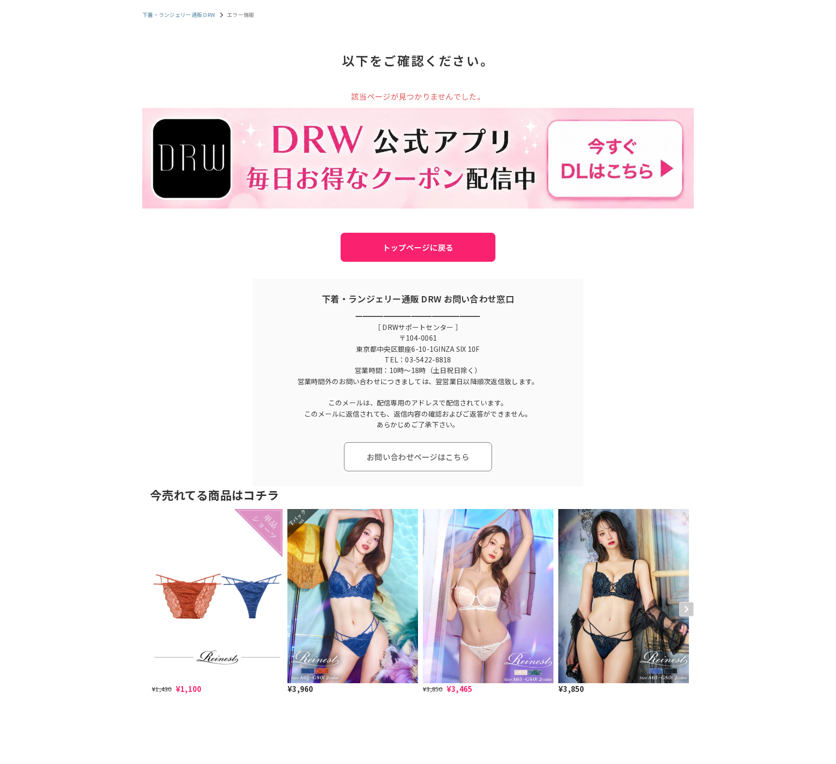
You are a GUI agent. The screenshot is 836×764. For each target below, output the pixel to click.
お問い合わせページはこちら (418, 457)
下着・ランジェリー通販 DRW (178, 14)
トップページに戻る (418, 247)
